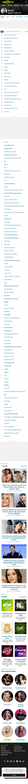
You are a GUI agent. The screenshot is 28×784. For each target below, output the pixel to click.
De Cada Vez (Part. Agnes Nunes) (12, 99)
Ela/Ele (6, 215)
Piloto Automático (8, 337)
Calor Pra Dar (7, 174)
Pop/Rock (16, 12)
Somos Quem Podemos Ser (11, 398)
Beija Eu (6, 164)
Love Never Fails (8, 266)
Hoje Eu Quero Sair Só (9, 247)
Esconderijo (7, 222)
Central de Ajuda (18, 747)
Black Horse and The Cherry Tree (12, 171)
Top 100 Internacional (6, 752)
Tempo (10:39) (7, 407)
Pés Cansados (7, 41)
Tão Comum (7, 401)
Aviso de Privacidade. (17, 772)
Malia (5, 282)
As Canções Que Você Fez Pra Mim (12, 158)
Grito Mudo (7, 244)
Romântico (10, 12)
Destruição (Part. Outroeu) (10, 199)
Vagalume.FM (22, 597)
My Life (6, 305)
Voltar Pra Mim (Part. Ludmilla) (11, 433)
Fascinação (7, 241)
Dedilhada (6, 196)
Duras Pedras (7, 209)
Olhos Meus (7, 324)
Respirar (6, 70)
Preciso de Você (8, 350)
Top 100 (10, 5)
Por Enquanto (7, 343)
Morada (6, 60)
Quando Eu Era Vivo (9, 359)
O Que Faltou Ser (8, 321)
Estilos (16, 5)
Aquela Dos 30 (7, 44)
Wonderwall (7, 436)
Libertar (6, 263)
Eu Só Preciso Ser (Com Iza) (11, 92)
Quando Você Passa (9, 51)
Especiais (3, 747)
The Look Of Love (8, 410)
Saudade (6, 378)
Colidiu (6, 187)
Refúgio (6, 369)
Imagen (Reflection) (9, 257)
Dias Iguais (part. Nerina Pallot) (12, 203)
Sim (5, 89)
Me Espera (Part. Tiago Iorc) (11, 38)
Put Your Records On (9, 353)
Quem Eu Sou (7, 76)
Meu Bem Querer (8, 289)
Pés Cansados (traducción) (11, 334)
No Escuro (6, 111)
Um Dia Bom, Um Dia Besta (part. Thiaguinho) (14, 417)
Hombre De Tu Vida (9, 251)
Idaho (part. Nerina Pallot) (10, 254)
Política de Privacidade (19, 751)
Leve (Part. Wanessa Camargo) (12, 83)
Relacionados (19, 16)
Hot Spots (3, 749)
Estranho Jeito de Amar (10, 228)
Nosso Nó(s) (7, 73)
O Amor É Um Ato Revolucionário (12, 318)
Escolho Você (7, 105)
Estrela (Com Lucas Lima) (10, 231)
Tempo (6, 67)
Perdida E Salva (8, 47)
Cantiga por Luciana (9, 177)
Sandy (11, 10)
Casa (5, 180)
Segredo (6, 79)
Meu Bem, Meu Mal (8, 292)
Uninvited (6, 423)
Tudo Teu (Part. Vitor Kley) (10, 86)
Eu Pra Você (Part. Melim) (10, 95)
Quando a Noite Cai (9, 356)
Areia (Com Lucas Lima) (10, 151)
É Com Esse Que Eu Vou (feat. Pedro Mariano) (14, 212)
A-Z (22, 5)
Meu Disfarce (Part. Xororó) (11, 108)
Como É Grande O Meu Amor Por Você (13, 190)
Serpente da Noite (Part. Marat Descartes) (14, 391)
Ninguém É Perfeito (9, 308)
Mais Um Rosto (8, 279)
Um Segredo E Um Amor (10, 420)
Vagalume (8, 2)
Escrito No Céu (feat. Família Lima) (12, 225)
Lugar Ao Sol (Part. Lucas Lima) (12, 276)
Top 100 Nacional (5, 751)
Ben (5, 167)
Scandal (6, 382)
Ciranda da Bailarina (9, 63)
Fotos (12, 16)
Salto (5, 375)
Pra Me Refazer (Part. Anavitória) (12, 54)
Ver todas (23, 466)
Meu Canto (7, 57)
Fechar (14, 775)
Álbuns (7, 16)
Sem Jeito (6, 388)
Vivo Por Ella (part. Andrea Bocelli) (12, 430)
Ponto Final (7, 340)
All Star (6, 142)
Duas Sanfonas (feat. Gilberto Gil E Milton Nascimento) (14, 206)
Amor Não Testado (8, 102)
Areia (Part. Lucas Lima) (10, 35)
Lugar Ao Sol (7, 273)
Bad (5, 161)
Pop (20, 12)
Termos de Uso (17, 749)
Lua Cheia (6, 270)
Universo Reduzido (9, 426)
